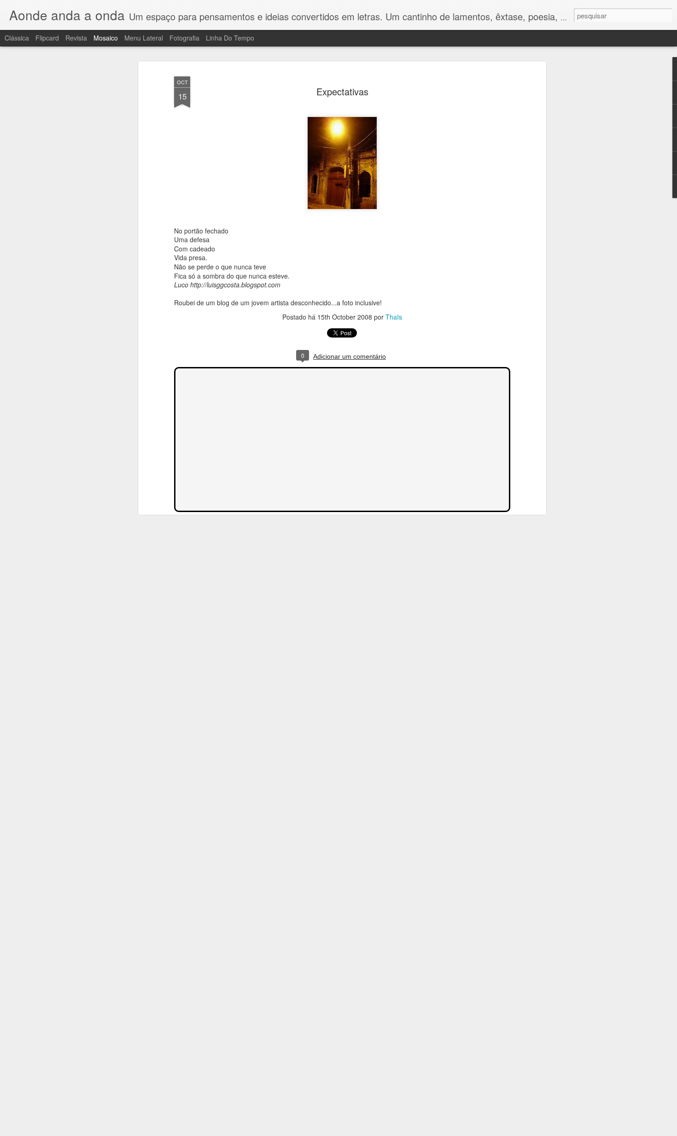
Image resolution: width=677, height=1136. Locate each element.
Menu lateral (143, 37)
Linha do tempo (230, 37)
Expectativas (342, 91)
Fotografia (184, 37)
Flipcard (47, 37)
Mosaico (105, 37)
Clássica (17, 37)
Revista (76, 37)
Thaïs (393, 316)
